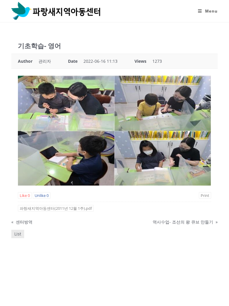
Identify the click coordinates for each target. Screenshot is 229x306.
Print (205, 195)
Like (25, 195)
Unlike (42, 195)
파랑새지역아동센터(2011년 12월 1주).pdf (56, 208)
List (17, 234)
